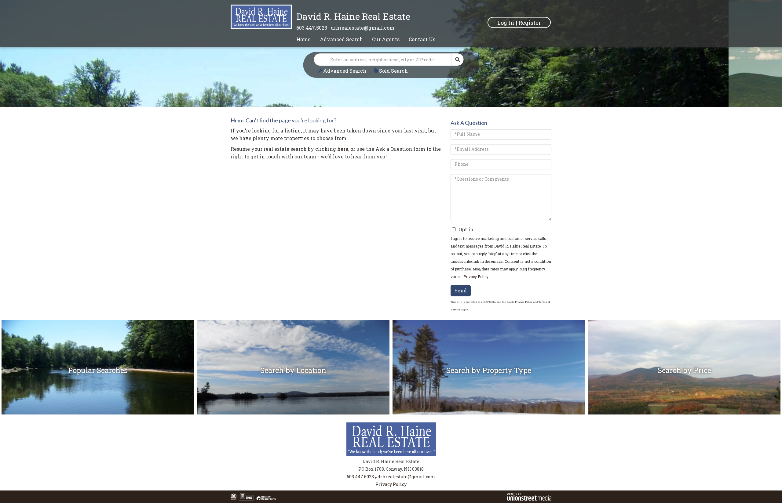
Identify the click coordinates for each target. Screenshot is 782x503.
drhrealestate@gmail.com (362, 27)
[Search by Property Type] (489, 391)
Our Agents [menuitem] (386, 39)
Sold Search (393, 70)
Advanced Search (344, 70)
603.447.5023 (311, 27)
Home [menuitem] (303, 39)
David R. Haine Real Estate (353, 16)
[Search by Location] (293, 391)
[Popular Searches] (98, 391)
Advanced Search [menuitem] (341, 39)
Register (529, 22)
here (342, 149)
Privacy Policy (475, 276)
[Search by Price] (684, 391)
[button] (457, 59)
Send (461, 290)
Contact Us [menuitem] (422, 39)
